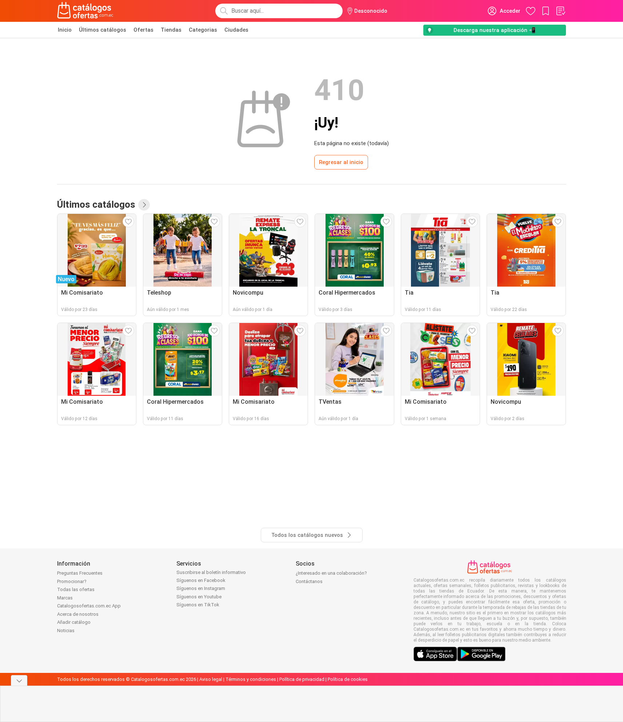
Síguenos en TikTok (197, 604)
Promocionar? (72, 581)
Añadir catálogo (74, 622)
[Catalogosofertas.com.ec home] (85, 11)
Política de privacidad (301, 679)
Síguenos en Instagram (200, 588)
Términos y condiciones (250, 679)
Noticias (66, 630)
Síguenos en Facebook (200, 580)
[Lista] (560, 11)
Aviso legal (210, 679)
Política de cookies (348, 679)
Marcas (65, 598)
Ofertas (143, 30)
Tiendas (171, 30)
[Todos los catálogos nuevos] (144, 205)
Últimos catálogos (102, 30)
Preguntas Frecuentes (80, 573)
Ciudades (236, 30)
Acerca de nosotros (78, 614)
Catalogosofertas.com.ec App (89, 606)
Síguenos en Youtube (198, 596)
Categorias (203, 30)
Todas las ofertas (76, 589)
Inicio (65, 30)
